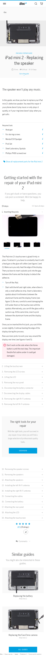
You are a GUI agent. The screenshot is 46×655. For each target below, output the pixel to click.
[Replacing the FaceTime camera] (23, 620)
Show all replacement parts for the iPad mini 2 (24, 161)
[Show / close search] (35, 3)
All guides (23, 650)
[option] (23, 226)
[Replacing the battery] (23, 580)
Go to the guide (24, 74)
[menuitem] (35, 3)
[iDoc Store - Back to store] (23, 3)
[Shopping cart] (41, 3)
